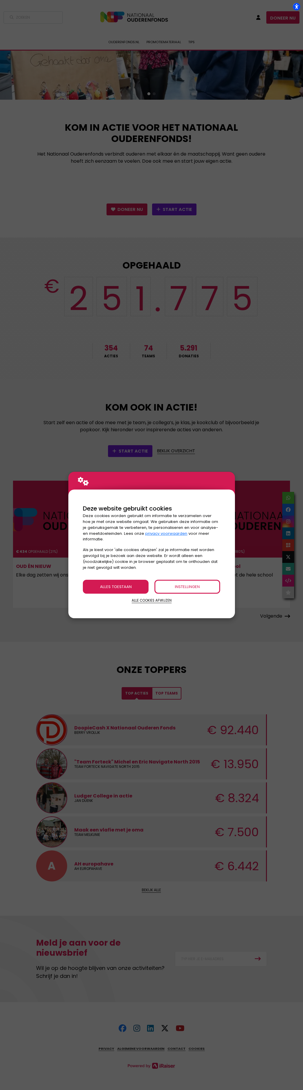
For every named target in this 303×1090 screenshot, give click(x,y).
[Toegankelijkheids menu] (296, 6)
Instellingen (187, 587)
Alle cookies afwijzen (152, 600)
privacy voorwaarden (166, 533)
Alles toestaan (116, 587)
